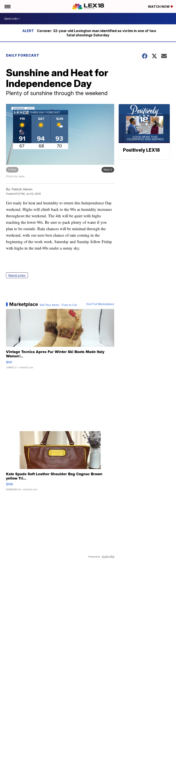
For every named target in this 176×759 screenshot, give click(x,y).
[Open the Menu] (7, 6)
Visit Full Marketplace (100, 304)
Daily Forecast (22, 55)
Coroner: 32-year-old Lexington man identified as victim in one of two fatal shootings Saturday (96, 33)
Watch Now (159, 7)
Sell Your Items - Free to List (58, 305)
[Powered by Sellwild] (108, 556)
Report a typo (17, 275)
